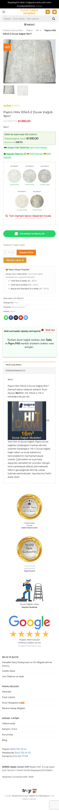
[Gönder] (53, 18)
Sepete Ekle (26, 252)
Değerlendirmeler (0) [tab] (15, 370)
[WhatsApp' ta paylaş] (6, 317)
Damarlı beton (18, 307)
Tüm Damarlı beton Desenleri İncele (30, 216)
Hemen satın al (15, 260)
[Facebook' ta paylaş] (11, 317)
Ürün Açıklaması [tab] (13, 365)
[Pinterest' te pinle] (21, 317)
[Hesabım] (48, 12)
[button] (3, 11)
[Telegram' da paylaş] (25, 317)
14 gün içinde (29, 566)
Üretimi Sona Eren (13, 30)
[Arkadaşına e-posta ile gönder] (16, 317)
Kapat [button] (39, 6)
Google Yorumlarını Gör (29, 646)
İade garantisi (29, 568)
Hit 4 (38, 30)
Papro (29, 30)
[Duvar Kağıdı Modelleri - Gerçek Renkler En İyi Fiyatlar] (29, 11)
